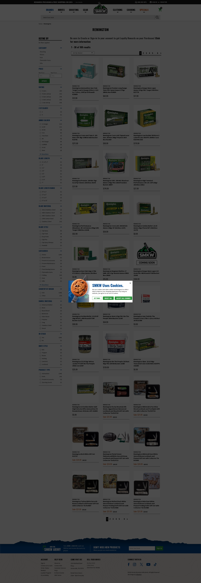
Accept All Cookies (123, 298)
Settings (97, 298)
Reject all (108, 298)
